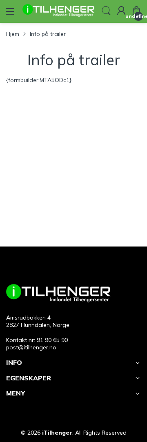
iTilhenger (57, 432)
